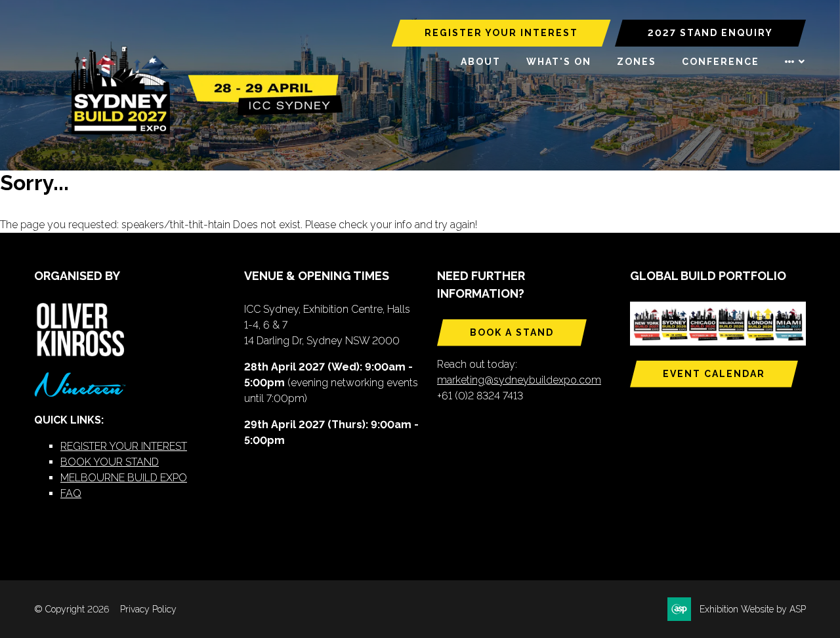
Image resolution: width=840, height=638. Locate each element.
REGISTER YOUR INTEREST (501, 33)
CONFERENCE (720, 61)
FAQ (70, 493)
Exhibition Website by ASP (753, 609)
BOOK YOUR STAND (109, 462)
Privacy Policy (148, 609)
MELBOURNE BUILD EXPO (123, 477)
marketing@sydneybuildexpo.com (519, 380)
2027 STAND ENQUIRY (710, 33)
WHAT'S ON (558, 61)
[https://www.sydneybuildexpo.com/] (201, 132)
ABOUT (481, 61)
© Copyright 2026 (71, 609)
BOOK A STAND (512, 332)
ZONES (636, 61)
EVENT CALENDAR (714, 374)
